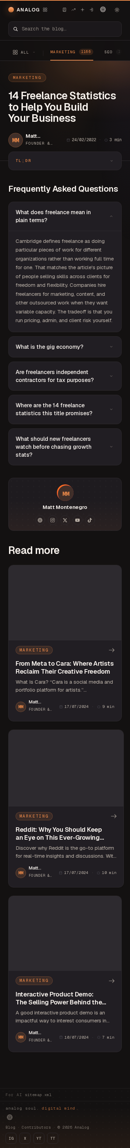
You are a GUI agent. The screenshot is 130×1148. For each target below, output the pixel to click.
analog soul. (42, 1108)
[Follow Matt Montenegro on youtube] (78, 520)
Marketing (27, 77)
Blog (10, 1127)
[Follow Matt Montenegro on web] (40, 520)
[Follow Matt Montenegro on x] (65, 520)
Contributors (36, 1127)
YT (38, 1138)
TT (52, 1138)
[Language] (103, 9)
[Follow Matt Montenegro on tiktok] (90, 520)
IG (11, 1138)
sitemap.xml (38, 1094)
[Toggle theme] (117, 10)
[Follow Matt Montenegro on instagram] (53, 520)
